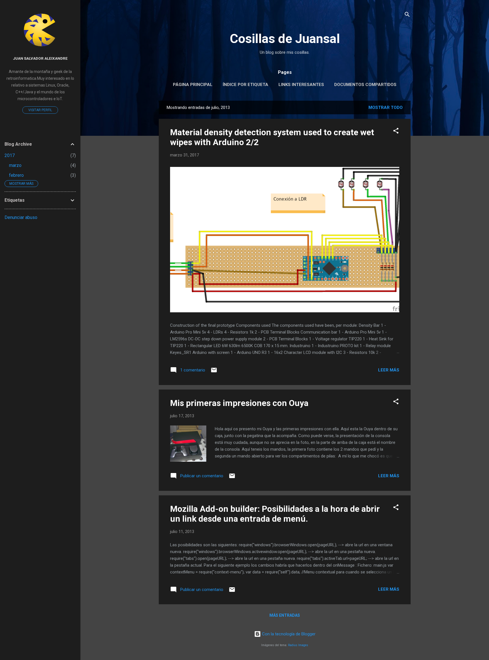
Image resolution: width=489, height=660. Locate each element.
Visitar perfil (40, 110)
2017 (10, 155)
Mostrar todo (385, 107)
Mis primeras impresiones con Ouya (239, 403)
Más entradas (284, 615)
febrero (16, 175)
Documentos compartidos (365, 84)
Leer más (388, 370)
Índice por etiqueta (245, 84)
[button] (396, 131)
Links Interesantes (301, 84)
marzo (15, 165)
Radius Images (298, 645)
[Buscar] (407, 15)
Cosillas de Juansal (285, 38)
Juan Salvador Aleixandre (40, 58)
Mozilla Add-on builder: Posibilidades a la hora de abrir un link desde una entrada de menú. (275, 514)
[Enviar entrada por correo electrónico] (214, 372)
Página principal (193, 84)
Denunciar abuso (21, 217)
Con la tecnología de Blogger (288, 634)
